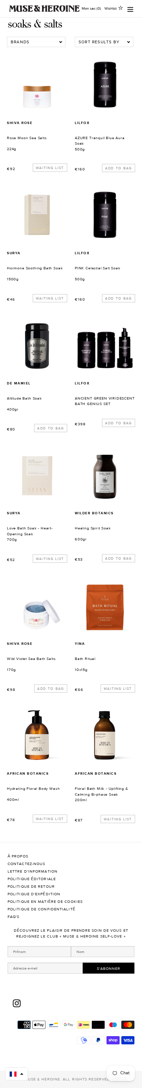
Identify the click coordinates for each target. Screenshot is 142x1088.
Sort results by (99, 42)
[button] (17, 1074)
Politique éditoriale (32, 879)
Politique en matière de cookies (45, 902)
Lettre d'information (33, 871)
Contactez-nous (27, 864)
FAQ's (14, 917)
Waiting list (50, 168)
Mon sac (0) (91, 8)
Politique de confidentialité (42, 909)
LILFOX (82, 123)
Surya (14, 253)
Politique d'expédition (35, 894)
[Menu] (130, 8)
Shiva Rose (19, 123)
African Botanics (28, 773)
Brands (20, 42)
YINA (80, 644)
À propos (19, 856)
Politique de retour (32, 886)
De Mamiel (19, 383)
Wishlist (110, 8)
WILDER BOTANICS (94, 513)
